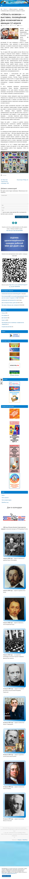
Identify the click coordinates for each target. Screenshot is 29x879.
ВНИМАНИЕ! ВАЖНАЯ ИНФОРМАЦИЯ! (11, 293)
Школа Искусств (5, 25)
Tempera (20, 839)
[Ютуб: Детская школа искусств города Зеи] (13, 223)
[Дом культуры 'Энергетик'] (14, 346)
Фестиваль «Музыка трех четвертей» (10, 305)
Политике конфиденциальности (9, 873)
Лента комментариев (6, 500)
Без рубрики (4, 315)
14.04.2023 (14, 25)
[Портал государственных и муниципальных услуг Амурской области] (14, 390)
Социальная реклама (7, 326)
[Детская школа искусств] (14, 351)
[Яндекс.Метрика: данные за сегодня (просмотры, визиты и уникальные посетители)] (14, 375)
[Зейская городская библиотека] (14, 360)
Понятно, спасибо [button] (6, 875)
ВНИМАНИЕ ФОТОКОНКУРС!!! (9, 300)
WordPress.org (5, 502)
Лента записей (5, 497)
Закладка (4, 175)
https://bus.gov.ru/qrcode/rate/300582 (14, 230)
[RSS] (16, 223)
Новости (5, 9)
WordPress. (25, 839)
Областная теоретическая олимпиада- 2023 (5, 181)
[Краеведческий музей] (14, 355)
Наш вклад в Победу (22, 179)
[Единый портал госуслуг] (14, 385)
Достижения (4, 317)
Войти (3, 495)
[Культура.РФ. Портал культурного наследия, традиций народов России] (14, 367)
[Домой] (1, 9)
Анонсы (3, 313)
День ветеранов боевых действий (9, 302)
